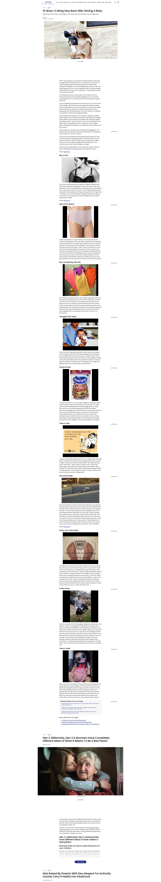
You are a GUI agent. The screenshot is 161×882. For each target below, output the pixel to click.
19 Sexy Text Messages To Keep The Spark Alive (76, 722)
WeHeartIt (67, 152)
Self (70, 2)
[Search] (115, 2)
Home (44, 7)
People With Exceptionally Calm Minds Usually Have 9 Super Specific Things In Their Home (79, 712)
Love (57, 2)
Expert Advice (108, 2)
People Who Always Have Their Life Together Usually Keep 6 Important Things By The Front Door (79, 708)
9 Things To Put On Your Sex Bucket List (74, 720)
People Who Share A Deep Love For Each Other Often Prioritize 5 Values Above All (80, 704)
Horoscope (66, 2)
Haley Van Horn (46, 744)
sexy (63, 83)
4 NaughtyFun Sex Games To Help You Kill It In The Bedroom (80, 724)
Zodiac (60, 2)
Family (73, 2)
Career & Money (100, 2)
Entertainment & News (81, 2)
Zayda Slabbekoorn (47, 880)
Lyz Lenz (45, 17)
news (67, 84)
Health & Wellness (91, 2)
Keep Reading (80, 862)
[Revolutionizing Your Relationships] (48, 2)
